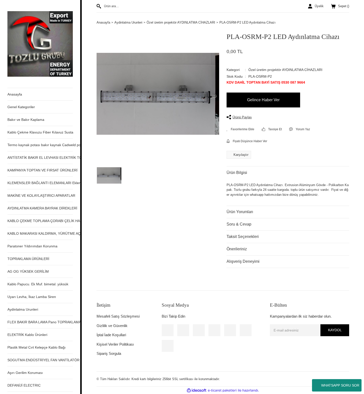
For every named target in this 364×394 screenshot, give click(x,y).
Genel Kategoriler (21, 107)
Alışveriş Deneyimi (243, 261)
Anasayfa (14, 94)
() (343, 6)
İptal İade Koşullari (111, 335)
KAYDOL (335, 330)
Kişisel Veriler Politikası (115, 344)
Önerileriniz (237, 249)
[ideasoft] (197, 390)
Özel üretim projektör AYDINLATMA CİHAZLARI (285, 70)
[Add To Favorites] (240, 129)
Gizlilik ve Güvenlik (112, 326)
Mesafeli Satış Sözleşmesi (118, 316)
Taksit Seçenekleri (243, 236)
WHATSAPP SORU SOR (340, 385)
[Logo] (40, 43)
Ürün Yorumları (240, 212)
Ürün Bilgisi (237, 172)
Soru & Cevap (239, 224)
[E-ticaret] (222, 390)
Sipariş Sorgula (109, 353)
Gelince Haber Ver (263, 100)
